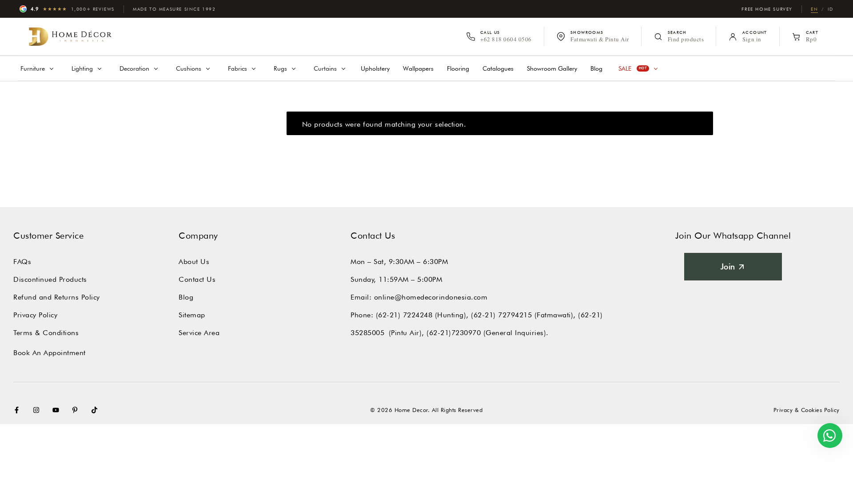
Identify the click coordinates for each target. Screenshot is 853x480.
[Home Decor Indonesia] (70, 36)
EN (814, 9)
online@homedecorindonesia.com (431, 297)
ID (830, 9)
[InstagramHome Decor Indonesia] (38, 410)
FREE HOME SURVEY (767, 9)
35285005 (367, 332)
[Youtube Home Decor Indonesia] (57, 410)
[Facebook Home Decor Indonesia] (18, 410)
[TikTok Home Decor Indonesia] (96, 410)
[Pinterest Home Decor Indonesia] (77, 410)
